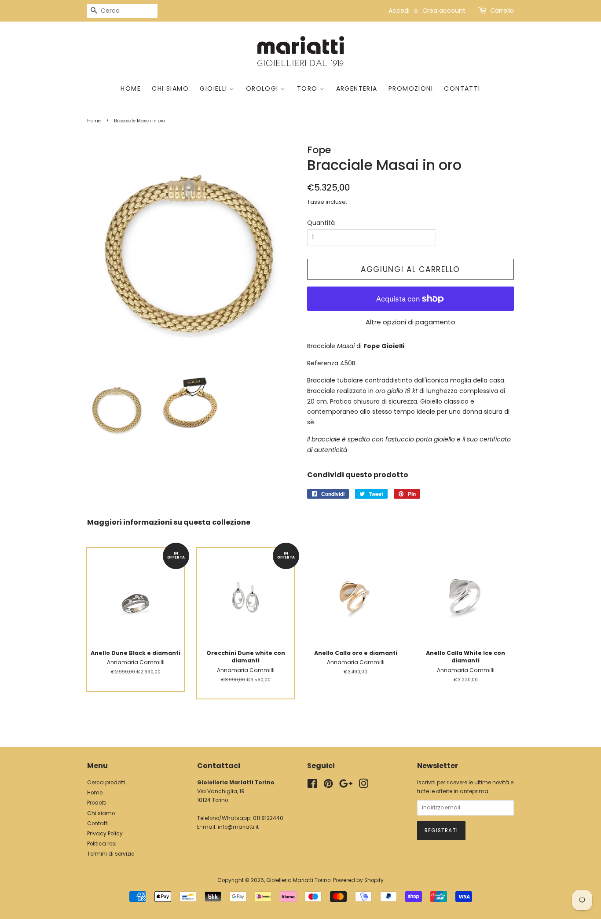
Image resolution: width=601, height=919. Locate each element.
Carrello (502, 10)
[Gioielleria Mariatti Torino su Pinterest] (328, 785)
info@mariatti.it (238, 827)
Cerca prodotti (106, 782)
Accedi (399, 10)
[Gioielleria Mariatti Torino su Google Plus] (345, 785)
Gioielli (215, 88)
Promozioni (410, 88)
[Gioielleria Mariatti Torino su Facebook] (312, 785)
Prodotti (96, 802)
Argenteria (356, 88)
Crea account (443, 10)
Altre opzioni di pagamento (410, 322)
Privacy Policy (105, 833)
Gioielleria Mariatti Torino (298, 880)
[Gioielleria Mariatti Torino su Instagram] (363, 785)
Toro (308, 88)
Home (131, 88)
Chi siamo (170, 88)
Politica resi (102, 843)
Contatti (462, 88)
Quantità (321, 222)
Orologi (263, 88)
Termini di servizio (110, 853)
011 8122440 (268, 818)
